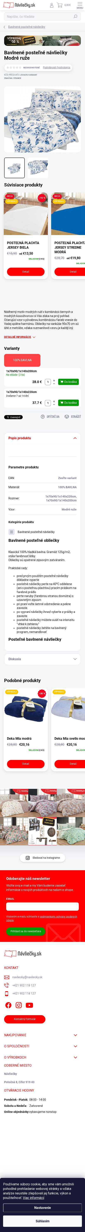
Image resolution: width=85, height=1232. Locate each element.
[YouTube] (29, 1004)
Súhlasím (43, 1221)
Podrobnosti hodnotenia (56, 67)
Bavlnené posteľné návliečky (36, 532)
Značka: (12, 78)
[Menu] (80, 5)
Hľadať (75, 16)
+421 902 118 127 (24, 985)
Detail (25, 271)
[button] (54, 380)
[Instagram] (18, 1004)
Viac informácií (33, 1198)
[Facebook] (7, 1004)
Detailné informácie (17, 337)
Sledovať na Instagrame (46, 857)
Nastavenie (42, 1208)
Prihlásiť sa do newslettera (26, 931)
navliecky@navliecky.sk (27, 977)
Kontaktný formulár (25, 1019)
